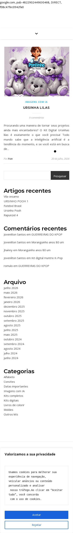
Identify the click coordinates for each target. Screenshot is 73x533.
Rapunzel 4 (11, 215)
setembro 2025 (14, 320)
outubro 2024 (13, 339)
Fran (10, 158)
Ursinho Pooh (12, 210)
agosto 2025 (12, 325)
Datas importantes (16, 386)
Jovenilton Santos (15, 234)
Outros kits (11, 414)
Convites (9, 381)
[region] (36, 490)
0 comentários (36, 117)
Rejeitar (36, 525)
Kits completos (13, 396)
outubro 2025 (13, 316)
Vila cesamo (11, 196)
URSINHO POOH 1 (16, 201)
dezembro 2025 (14, 306)
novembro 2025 (14, 311)
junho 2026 (11, 288)
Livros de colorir (14, 405)
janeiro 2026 (12, 302)
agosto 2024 (12, 348)
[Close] (69, 451)
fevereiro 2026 (13, 297)
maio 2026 (10, 292)
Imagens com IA (36, 102)
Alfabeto (9, 377)
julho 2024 (10, 353)
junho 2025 (11, 330)
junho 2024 (11, 358)
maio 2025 (10, 334)
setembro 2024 (14, 344)
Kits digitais (11, 400)
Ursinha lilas (36, 108)
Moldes (8, 410)
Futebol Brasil (12, 206)
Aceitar (36, 515)
